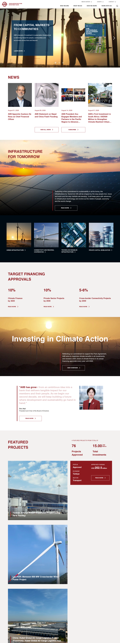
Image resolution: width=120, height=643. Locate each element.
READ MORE (65, 208)
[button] (114, 38)
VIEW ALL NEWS (45, 129)
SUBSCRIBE (72, 129)
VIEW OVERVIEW (72, 368)
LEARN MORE (18, 51)
